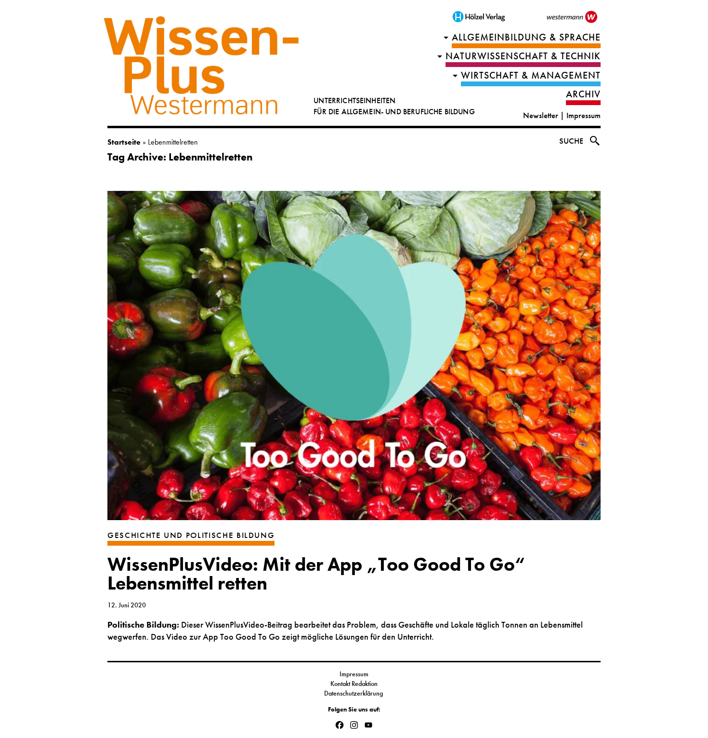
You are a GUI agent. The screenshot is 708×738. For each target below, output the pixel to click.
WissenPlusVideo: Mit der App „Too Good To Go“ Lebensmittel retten (316, 573)
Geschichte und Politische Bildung (191, 535)
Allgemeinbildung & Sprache (526, 37)
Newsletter (540, 115)
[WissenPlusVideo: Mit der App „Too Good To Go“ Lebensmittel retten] (354, 360)
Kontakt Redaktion (354, 683)
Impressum (583, 115)
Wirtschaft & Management (531, 75)
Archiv (583, 94)
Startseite (124, 142)
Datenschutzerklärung (354, 693)
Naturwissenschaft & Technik (523, 56)
